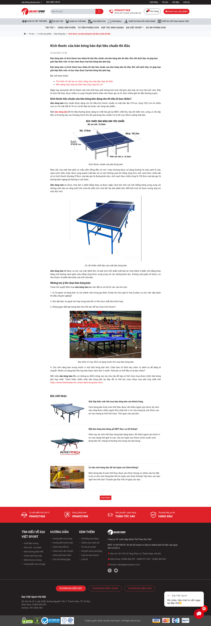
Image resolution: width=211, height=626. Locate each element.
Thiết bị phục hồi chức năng (141, 21)
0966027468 (37, 516)
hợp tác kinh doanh (112, 27)
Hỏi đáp (175, 2)
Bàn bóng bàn (59, 34)
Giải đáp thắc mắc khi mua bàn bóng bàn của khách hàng (116, 401)
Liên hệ (186, 2)
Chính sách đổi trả (60, 547)
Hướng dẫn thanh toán (62, 543)
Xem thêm (105, 498)
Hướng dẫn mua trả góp (34, 564)
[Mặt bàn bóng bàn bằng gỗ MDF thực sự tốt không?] (67, 444)
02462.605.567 (159, 559)
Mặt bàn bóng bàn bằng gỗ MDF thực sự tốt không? (113, 429)
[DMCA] (37, 620)
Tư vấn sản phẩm (44, 34)
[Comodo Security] (28, 620)
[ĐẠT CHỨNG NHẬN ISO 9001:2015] (67, 620)
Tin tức (165, 2)
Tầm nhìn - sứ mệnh (32, 547)
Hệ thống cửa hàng (89, 538)
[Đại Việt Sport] (33, 11)
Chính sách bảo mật (33, 556)
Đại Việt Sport (113, 620)
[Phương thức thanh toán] (170, 620)
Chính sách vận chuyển (62, 551)
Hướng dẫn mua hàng (62, 538)
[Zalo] (204, 608)
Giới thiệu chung (31, 543)
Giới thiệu (154, 2)
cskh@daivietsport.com (128, 564)
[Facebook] (110, 570)
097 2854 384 (36, 608)
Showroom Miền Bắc (70, 588)
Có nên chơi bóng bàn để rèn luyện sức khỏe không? (113, 467)
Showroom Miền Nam (140, 588)
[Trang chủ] (25, 33)
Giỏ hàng (153, 11)
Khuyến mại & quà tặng (91, 551)
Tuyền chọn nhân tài (90, 543)
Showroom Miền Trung (105, 588)
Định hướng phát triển (33, 551)
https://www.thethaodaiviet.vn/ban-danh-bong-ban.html (76, 382)
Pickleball (116, 21)
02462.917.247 (144, 559)
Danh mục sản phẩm (178, 11)
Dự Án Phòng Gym (156, 27)
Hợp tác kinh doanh (90, 555)
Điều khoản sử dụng (33, 560)
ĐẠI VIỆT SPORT (134, 27)
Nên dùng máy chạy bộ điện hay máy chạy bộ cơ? (79, 84)
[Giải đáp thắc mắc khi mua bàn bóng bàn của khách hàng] (67, 411)
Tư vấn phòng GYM (88, 27)
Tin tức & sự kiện (88, 547)
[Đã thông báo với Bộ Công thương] (51, 620)
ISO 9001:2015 (53, 2)
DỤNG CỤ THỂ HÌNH (77, 21)
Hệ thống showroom (31, 2)
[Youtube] (116, 570)
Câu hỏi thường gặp (61, 559)
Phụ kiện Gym (98, 21)
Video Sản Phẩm (67, 27)
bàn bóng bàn (61, 112)
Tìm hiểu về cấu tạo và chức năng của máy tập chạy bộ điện (84, 81)
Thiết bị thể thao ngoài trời (175, 21)
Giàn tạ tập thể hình (37, 21)
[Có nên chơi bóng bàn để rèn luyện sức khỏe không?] (67, 477)
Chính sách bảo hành (61, 555)
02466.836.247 (128, 559)
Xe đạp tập (58, 21)
